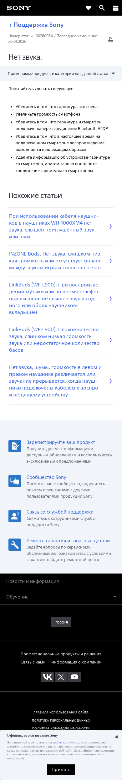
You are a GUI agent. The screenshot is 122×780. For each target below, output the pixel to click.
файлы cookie (63, 742)
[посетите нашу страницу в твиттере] (61, 677)
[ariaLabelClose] (115, 8)
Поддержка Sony (39, 24)
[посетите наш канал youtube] (74, 677)
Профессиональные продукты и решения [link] (61, 654)
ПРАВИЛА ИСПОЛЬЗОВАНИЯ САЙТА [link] (61, 712)
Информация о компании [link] (76, 662)
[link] (18, 7)
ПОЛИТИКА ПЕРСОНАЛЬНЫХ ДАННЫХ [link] (61, 720)
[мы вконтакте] (47, 677)
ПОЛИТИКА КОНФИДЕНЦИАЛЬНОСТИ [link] (60, 728)
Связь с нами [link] (33, 662)
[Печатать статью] (111, 41)
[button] (61, 581)
